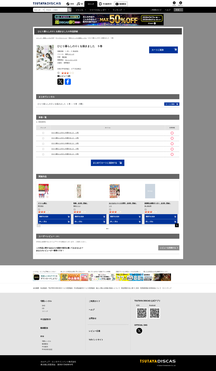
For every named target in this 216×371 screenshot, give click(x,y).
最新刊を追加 (43, 216)
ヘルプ (167, 9)
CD (82, 4)
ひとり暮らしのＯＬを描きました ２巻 (65, 138)
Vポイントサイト (96, 339)
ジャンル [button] (79, 9)
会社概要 (36, 288)
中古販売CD (107, 4)
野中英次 (41, 206)
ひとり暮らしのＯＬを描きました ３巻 (65, 143)
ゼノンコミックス (71, 60)
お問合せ (92, 318)
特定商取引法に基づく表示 (130, 288)
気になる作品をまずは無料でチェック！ (156, 271)
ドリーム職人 (42, 203)
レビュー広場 (94, 330)
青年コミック (69, 54)
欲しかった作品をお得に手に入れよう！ (73, 271)
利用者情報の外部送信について (150, 288)
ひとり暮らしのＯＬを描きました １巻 (65, 133)
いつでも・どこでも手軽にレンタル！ (44, 271)
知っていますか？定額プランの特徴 (99, 271)
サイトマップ (166, 288)
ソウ (110, 206)
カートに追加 (158, 50)
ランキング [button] (117, 9)
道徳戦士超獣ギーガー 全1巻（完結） (157, 203)
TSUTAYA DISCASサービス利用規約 (60, 288)
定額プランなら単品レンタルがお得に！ (128, 271)
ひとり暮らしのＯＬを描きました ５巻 (65, 154)
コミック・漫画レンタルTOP (45, 38)
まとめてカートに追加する (105, 163)
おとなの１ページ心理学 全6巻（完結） (123, 203)
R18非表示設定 (47, 349)
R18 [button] (177, 9)
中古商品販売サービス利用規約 (84, 288)
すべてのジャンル (61, 38)
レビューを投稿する (168, 248)
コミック (91, 4)
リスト (174, 5)
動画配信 (123, 4)
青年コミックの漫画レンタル (78, 38)
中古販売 (45, 346)
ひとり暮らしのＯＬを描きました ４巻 (65, 149)
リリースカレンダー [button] (98, 9)
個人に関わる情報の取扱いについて (108, 288)
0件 (69, 76)
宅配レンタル (46, 341)
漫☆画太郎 (147, 206)
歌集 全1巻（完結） (81, 203)
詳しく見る (43, 221)
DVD (72, 4)
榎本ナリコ (77, 206)
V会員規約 (43, 288)
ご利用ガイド (156, 9)
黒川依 (64, 57)
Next (177, 225)
